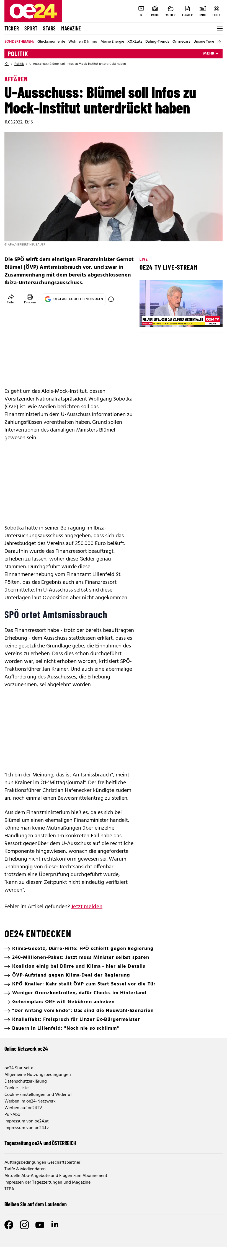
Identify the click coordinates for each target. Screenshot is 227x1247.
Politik (18, 54)
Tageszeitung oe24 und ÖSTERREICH (40, 1143)
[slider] (167, 318)
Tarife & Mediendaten (25, 1169)
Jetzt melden (86, 907)
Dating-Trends (157, 41)
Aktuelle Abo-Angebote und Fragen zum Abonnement (55, 1175)
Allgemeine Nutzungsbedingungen (37, 1074)
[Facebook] (8, 1224)
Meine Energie (112, 41)
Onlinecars (181, 41)
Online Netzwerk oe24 (26, 1048)
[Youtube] (39, 1224)
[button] (148, 317)
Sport (30, 28)
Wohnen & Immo (82, 41)
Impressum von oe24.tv (26, 1128)
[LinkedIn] (55, 1224)
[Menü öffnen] (219, 28)
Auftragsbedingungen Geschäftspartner (42, 1162)
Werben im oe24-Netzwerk (30, 1101)
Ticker (11, 28)
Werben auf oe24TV (23, 1108)
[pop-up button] (204, 317)
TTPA (9, 1189)
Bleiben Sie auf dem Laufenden (35, 1204)
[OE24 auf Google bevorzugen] (111, 299)
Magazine (71, 28)
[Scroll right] (220, 42)
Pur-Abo (12, 1114)
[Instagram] (24, 1224)
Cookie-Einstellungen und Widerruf (38, 1094)
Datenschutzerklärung (25, 1081)
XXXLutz (134, 41)
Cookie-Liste (16, 1088)
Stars (49, 28)
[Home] (6, 64)
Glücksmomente (51, 41)
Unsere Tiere (204, 41)
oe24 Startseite (18, 1068)
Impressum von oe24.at (26, 1121)
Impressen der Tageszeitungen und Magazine (47, 1182)
